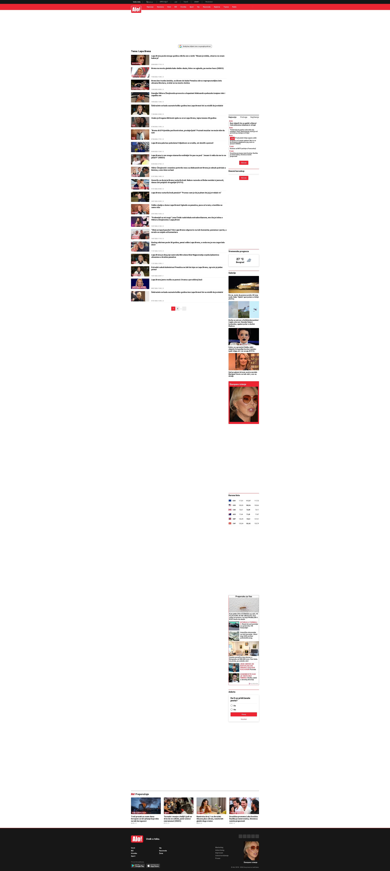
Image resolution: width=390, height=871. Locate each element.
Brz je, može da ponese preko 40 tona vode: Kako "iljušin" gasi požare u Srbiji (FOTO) (244, 297)
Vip (198, 7)
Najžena (217, 7)
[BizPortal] (150, 2)
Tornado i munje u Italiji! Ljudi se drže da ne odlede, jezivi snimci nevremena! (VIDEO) (178, 818)
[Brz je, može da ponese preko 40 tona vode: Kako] (244, 284)
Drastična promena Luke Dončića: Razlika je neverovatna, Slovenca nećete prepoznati (244, 154)
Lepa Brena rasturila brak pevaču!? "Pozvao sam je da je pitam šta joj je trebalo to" (186, 193)
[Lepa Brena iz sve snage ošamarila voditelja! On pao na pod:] (140, 159)
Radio (234, 7)
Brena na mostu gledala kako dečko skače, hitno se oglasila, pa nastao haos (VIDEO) (187, 68)
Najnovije (150, 7)
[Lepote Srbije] (164, 2)
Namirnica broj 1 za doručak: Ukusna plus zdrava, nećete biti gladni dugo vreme (210, 818)
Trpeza (226, 7)
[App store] (153, 866)
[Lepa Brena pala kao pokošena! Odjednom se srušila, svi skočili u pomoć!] (140, 147)
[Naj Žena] (175, 2)
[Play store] (138, 866)
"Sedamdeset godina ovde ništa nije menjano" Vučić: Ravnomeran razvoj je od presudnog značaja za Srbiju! (244, 131)
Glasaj (244, 714)
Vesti (169, 7)
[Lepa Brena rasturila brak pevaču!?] (140, 197)
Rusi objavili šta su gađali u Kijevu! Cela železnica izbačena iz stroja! (243, 124)
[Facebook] (240, 836)
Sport (192, 7)
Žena (161, 853)
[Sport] (196, 2)
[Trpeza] (185, 2)
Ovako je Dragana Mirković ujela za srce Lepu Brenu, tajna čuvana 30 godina (183, 118)
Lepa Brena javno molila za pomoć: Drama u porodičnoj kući (176, 280)
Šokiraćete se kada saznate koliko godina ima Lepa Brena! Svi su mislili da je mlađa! (187, 106)
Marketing (219, 847)
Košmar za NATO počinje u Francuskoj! (243, 148)
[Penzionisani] (209, 2)
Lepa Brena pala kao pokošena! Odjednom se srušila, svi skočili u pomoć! (182, 143)
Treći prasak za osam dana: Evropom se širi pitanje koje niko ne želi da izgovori (145, 818)
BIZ (175, 7)
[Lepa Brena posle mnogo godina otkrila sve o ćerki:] (244, 404)
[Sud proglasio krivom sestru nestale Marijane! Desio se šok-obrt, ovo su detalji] (244, 361)
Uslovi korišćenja (221, 856)
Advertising (219, 850)
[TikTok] (249, 836)
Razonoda (206, 7)
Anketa (232, 692)
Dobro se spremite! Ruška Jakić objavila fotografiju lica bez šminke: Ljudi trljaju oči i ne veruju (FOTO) (242, 349)
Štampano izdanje (238, 384)
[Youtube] (253, 836)
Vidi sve (243, 163)
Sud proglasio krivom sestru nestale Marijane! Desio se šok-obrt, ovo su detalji (243, 374)
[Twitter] (257, 836)
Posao (217, 858)
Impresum (219, 853)
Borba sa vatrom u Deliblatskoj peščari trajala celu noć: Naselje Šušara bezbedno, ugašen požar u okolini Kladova (244, 323)
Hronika (183, 7)
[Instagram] (244, 836)
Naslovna (160, 7)
